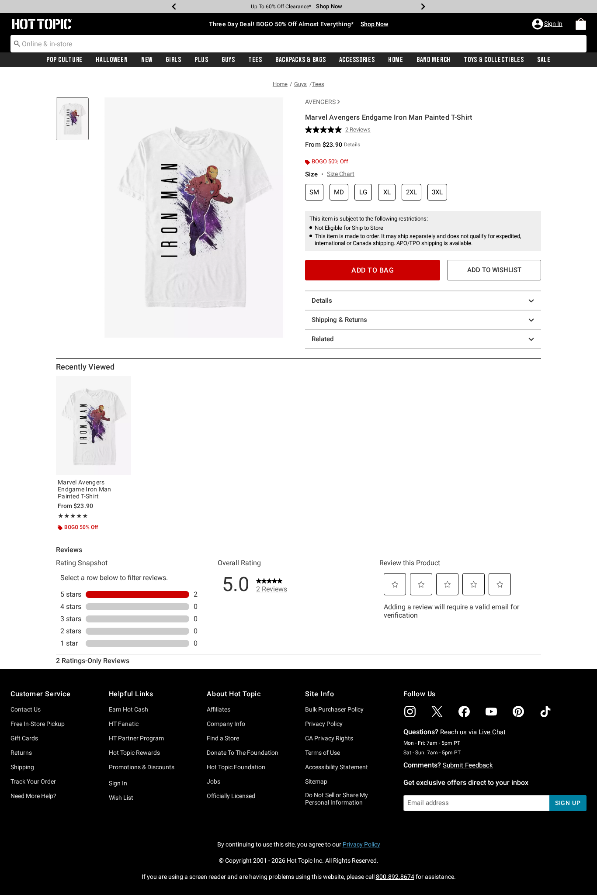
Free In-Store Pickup (37, 723)
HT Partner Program (136, 738)
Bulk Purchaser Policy (334, 709)
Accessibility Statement (336, 767)
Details (322, 300)
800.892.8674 (395, 876)
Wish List (121, 797)
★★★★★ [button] (73, 515)
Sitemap (316, 781)
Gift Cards (24, 738)
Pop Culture (64, 59)
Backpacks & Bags (300, 59)
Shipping (22, 767)
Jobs (213, 781)
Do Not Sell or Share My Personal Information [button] (336, 798)
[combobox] (298, 43)
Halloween (112, 59)
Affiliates (218, 709)
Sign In (118, 783)
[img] (410, 711)
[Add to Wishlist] (122, 385)
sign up (568, 802)
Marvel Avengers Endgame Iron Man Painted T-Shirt (84, 489)
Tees (255, 59)
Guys (228, 59)
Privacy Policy (324, 723)
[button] (548, 24)
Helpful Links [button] (131, 694)
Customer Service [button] (40, 694)
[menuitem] (581, 24)
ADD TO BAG (372, 270)
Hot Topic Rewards (134, 752)
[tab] (75, 123)
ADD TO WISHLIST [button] (494, 270)
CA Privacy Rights (329, 738)
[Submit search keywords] (17, 43)
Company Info (226, 723)
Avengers (320, 101)
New (147, 59)
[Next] (423, 6)
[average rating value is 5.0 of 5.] (325, 130)
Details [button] (352, 145)
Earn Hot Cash (128, 709)
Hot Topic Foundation (236, 767)
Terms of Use (322, 752)
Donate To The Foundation (242, 752)
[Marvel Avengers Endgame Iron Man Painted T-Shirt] (93, 425)
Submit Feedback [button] (468, 765)
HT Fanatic (124, 723)
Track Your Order (33, 781)
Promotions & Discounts (141, 767)
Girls (173, 59)
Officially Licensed (231, 795)
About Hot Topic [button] (233, 694)
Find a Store (223, 738)
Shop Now (329, 6)
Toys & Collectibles (494, 59)
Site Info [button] (319, 694)
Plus (201, 59)
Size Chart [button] (340, 173)
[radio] (314, 192)
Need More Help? (33, 795)
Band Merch (434, 59)
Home (395, 59)
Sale (544, 59)
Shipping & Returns (339, 320)
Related (322, 339)
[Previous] (173, 6)
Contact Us (25, 709)
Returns (21, 752)
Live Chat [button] (492, 732)
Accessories (357, 59)
